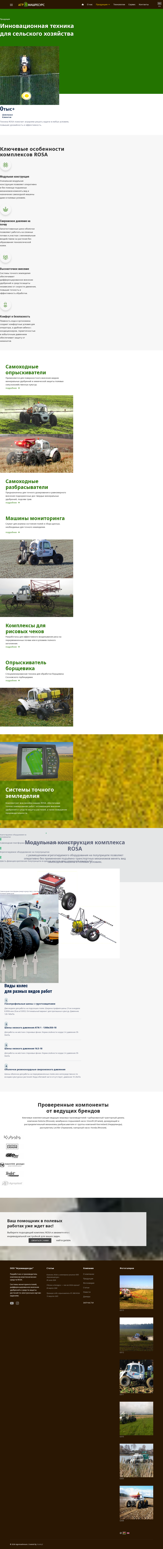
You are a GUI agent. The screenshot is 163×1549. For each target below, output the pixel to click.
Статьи (50, 1268)
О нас (90, 4)
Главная (82, 5)
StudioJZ (40, 1544)
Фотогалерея (88, 1283)
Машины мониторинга (35, 518)
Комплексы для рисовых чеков (26, 628)
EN (159, 6)
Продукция (101, 4)
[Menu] (11, 4)
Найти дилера (63, 1240)
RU (159, 3)
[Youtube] (12, 1303)
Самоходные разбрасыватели (27, 484)
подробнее (11, 388)
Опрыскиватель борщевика (26, 665)
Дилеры (86, 1296)
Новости (87, 1292)
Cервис (132, 4)
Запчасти (88, 1303)
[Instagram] (17, 1303)
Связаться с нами (40, 1240)
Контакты (144, 4)
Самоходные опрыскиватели (26, 369)
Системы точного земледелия (30, 793)
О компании (88, 1274)
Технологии (119, 4)
